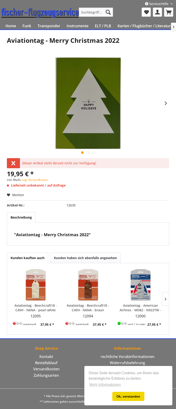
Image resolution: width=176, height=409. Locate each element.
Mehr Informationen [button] (105, 385)
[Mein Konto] (157, 12)
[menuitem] (96, 12)
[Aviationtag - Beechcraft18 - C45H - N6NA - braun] (88, 285)
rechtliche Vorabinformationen (127, 356)
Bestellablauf (46, 362)
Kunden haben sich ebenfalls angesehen (85, 258)
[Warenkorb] (168, 12)
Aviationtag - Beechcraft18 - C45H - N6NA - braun (88, 307)
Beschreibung (21, 217)
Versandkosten (46, 368)
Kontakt (46, 356)
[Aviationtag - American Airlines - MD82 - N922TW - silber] (140, 285)
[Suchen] (108, 12)
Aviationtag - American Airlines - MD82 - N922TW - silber (140, 307)
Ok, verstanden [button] (128, 396)
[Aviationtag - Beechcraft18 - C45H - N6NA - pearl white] (35, 285)
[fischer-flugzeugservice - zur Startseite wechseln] (40, 13)
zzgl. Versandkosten (35, 180)
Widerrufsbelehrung (127, 362)
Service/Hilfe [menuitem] (158, 4)
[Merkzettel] (146, 12)
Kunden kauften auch (27, 258)
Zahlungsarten (46, 375)
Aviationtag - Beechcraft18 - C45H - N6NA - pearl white (35, 307)
